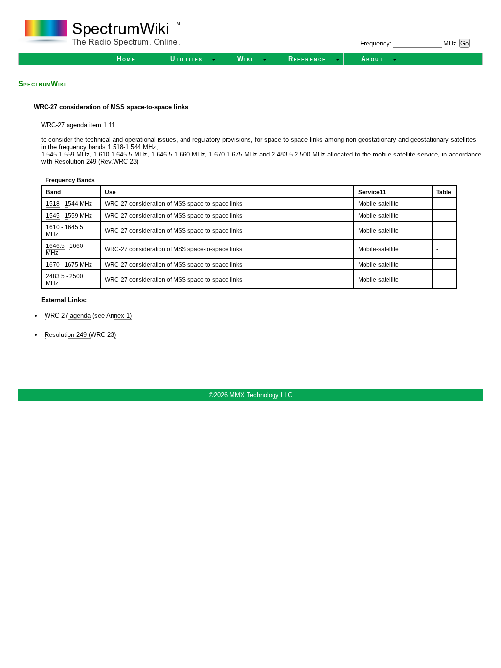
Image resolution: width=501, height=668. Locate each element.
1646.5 (55, 246)
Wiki (245, 59)
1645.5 (74, 227)
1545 (53, 215)
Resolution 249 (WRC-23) (80, 334)
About (372, 59)
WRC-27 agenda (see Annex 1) (88, 315)
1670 (53, 264)
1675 (71, 264)
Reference (307, 59)
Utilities (186, 59)
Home (126, 59)
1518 (53, 203)
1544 (71, 203)
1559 (71, 215)
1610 (53, 227)
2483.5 (55, 276)
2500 (76, 276)
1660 (76, 246)
